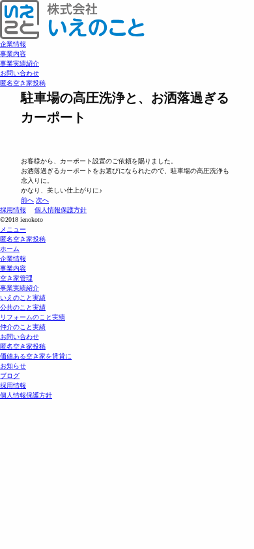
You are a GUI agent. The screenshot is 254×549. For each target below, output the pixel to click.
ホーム (10, 248)
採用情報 (13, 209)
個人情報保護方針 (61, 209)
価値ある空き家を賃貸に (36, 356)
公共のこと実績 (23, 307)
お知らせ (13, 365)
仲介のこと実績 (23, 326)
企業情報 (13, 43)
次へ (42, 200)
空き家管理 (16, 278)
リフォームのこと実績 (32, 317)
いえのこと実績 (23, 297)
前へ (27, 200)
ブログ (10, 375)
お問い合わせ (19, 73)
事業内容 (13, 53)
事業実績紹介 (19, 63)
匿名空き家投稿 (23, 83)
